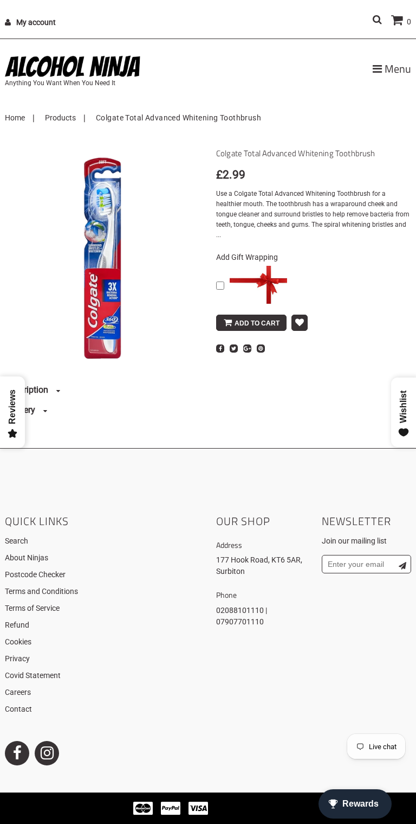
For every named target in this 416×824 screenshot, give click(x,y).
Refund (17, 625)
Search (16, 540)
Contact (18, 709)
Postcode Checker (35, 574)
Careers (18, 692)
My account (36, 22)
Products (60, 117)
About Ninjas (26, 557)
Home (15, 117)
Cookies (18, 641)
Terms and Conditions (41, 591)
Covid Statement (33, 675)
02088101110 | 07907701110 (241, 616)
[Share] (220, 348)
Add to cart (257, 323)
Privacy (17, 658)
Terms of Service (32, 608)
